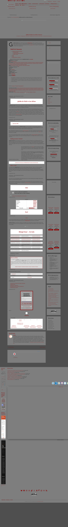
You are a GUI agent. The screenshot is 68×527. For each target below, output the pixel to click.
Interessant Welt (15, 52)
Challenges (47, 3)
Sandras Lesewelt (50, 360)
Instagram (33, 316)
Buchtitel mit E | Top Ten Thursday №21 (20, 374)
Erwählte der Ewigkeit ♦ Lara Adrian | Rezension (14, 376)
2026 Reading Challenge (3, 451)
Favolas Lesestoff (50, 353)
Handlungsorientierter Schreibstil (18, 53)
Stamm (40, 131)
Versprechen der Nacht (17, 62)
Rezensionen (42, 3)
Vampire (28, 65)
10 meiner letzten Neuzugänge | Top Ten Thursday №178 (15, 424)
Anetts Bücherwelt (50, 350)
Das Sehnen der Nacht (16, 64)
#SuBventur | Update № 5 (14, 335)
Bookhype (26, 316)
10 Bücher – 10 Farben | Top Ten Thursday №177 (14, 427)
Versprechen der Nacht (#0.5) (15, 286)
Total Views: (49, 387)
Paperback (13, 69)
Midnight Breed (29, 42)
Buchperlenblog (50, 351)
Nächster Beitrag (43, 397)
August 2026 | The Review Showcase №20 (13, 421)
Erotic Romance (13, 65)
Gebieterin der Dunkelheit (39, 62)
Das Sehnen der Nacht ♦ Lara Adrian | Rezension (27, 376)
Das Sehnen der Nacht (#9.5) (26, 291)
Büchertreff (29, 327)
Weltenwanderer (50, 362)
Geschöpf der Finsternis (31, 62)
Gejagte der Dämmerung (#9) (15, 291)
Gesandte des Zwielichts (19, 63)
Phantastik (49, 98)
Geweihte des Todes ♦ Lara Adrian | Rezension (39, 376)
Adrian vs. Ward (15, 54)
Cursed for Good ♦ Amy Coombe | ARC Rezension (14, 426)
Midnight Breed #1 (14, 61)
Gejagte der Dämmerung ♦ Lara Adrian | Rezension (33, 376)
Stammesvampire (18, 114)
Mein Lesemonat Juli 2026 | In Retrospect (13, 428)
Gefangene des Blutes (24, 62)
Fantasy (17, 65)
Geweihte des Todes (35, 63)
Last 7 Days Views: (50, 386)
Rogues (17, 111)
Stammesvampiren (25, 130)
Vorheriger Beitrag (11, 397)
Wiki (30, 3)
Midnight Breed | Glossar (14, 337)
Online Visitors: (50, 380)
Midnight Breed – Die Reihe (16, 57)
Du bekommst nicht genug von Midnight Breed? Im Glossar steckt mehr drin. (26, 212)
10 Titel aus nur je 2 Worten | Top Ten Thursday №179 (15, 420)
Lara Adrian (31, 44)
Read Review (50, 272)
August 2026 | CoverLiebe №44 (12, 425)
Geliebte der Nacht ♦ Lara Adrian (17, 51)
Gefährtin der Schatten (12, 63)
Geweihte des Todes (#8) (36, 289)
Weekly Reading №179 (10, 429)
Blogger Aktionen (54, 3)
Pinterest (36, 316)
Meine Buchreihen (35, 3)
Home (17, 3)
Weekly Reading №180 (10, 422)
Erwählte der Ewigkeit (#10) (36, 291)
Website (16, 316)
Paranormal (20, 65)
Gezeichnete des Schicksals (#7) (26, 289)
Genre (10, 65)
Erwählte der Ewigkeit (23, 64)
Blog (20, 3)
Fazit (13, 56)
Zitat (13, 55)
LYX (18, 66)
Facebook (19, 316)
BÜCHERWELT (25, 3)
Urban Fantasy (25, 65)
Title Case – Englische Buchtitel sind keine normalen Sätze (16, 423)
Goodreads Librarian (33, 392)
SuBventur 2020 (12, 334)
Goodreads (12, 74)
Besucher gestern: (50, 385)
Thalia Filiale (13, 73)
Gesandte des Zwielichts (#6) (15, 289)
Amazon (30, 316)
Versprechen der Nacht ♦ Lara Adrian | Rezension (17, 333)
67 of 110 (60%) (3, 459)
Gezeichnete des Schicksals (28, 63)
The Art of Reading (14, 17)
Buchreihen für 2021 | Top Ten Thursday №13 (17, 336)
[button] (60, 4)
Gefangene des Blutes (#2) (36, 286)
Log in (39, 401)
